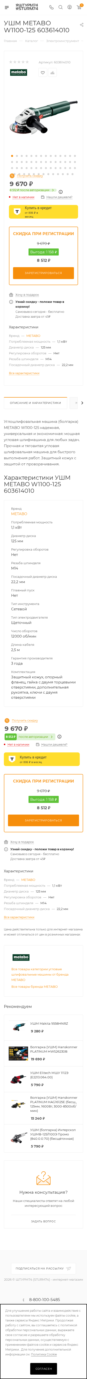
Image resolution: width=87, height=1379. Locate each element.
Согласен (44, 1368)
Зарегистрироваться (43, 273)
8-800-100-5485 (44, 1300)
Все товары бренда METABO (34, 986)
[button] (12, 156)
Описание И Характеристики (35, 403)
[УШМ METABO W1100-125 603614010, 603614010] (43, 117)
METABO (33, 336)
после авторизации (29, 190)
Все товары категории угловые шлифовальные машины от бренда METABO (40, 974)
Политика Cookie (44, 1354)
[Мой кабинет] (69, 7)
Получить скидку (30, 175)
